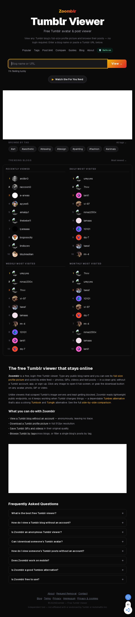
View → (116, 63)
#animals (111, 149)
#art (13, 149)
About (90, 50)
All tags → (121, 142)
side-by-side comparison (96, 402)
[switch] (105, 50)
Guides (72, 50)
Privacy (57, 598)
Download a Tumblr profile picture (29, 423)
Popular (26, 50)
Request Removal (66, 593)
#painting (78, 149)
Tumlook (36, 402)
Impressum (69, 598)
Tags (37, 50)
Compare (61, 50)
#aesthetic (28, 149)
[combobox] (57, 64)
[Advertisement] (67, 114)
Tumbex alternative (114, 398)
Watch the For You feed (67, 79)
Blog (81, 50)
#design (61, 149)
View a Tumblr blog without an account (32, 418)
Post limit (47, 50)
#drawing (46, 149)
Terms (47, 598)
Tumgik (51, 402)
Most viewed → (119, 160)
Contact (83, 593)
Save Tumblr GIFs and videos (26, 428)
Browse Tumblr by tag (22, 433)
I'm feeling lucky (17, 71)
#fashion (94, 149)
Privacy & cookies (87, 598)
